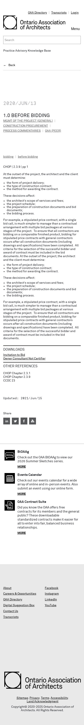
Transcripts (59, 12)
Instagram (52, 593)
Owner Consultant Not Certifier (24, 358)
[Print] (32, 421)
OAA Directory (37, 12)
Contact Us (10, 611)
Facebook (51, 588)
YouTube (50, 605)
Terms (45, 698)
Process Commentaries (22, 130)
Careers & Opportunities (19, 593)
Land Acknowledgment (42, 701)
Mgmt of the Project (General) (28, 120)
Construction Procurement (25, 125)
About (7, 588)
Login (75, 12)
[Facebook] (23, 421)
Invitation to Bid (14, 354)
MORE (21, 466)
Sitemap (22, 698)
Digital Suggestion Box (18, 605)
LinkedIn (51, 599)
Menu (76, 30)
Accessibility (59, 698)
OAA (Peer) (53, 130)
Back (11, 65)
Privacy (35, 698)
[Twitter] (15, 421)
